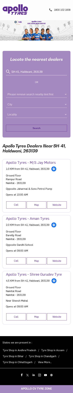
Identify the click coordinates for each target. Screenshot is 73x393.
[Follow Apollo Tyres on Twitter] (27, 375)
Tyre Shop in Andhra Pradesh (19, 350)
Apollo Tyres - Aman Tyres (27, 218)
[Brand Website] (51, 375)
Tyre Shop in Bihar (13, 356)
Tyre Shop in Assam (52, 350)
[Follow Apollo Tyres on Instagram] (39, 375)
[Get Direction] (54, 169)
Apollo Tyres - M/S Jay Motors (31, 162)
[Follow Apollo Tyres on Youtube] (45, 375)
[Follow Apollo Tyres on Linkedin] (33, 375)
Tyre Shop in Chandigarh (42, 356)
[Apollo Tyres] (15, 10)
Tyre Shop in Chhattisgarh (17, 362)
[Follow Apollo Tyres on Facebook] (22, 375)
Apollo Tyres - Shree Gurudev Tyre (34, 274)
